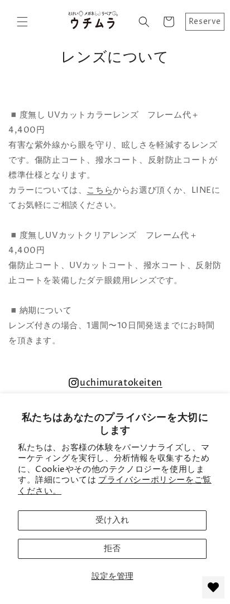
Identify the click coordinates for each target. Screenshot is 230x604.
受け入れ (112, 520)
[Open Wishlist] (213, 587)
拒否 (112, 548)
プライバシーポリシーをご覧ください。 (115, 485)
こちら (100, 190)
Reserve (205, 21)
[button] (22, 21)
